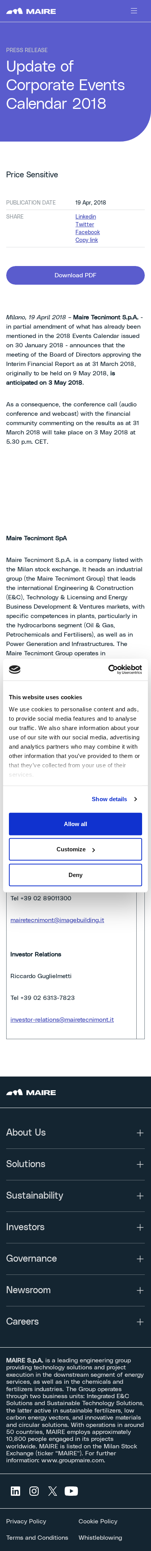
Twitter (85, 225)
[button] (75, 275)
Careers (22, 1322)
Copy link (87, 240)
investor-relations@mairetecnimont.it (62, 1020)
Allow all (75, 823)
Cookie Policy (98, 1521)
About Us (26, 1133)
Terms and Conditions (37, 1538)
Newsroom (28, 1290)
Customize (71, 849)
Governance (31, 1259)
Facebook (88, 232)
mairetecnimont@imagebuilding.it (57, 920)
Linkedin (86, 217)
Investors (25, 1227)
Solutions (25, 1164)
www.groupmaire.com (72, 1460)
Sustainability (34, 1196)
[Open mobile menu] (134, 11)
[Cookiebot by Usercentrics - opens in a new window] (108, 670)
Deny (75, 874)
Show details (109, 799)
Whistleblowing (100, 1538)
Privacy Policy (26, 1521)
